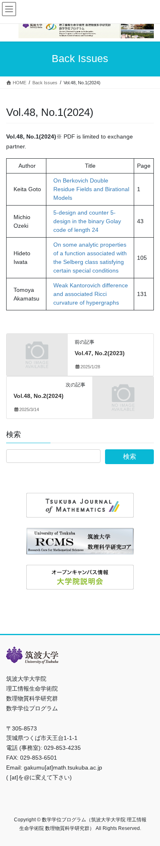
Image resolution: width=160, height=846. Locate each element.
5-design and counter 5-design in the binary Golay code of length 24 (87, 221)
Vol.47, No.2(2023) (100, 353)
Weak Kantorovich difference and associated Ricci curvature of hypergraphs (90, 294)
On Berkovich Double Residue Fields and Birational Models (91, 189)
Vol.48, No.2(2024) (39, 396)
